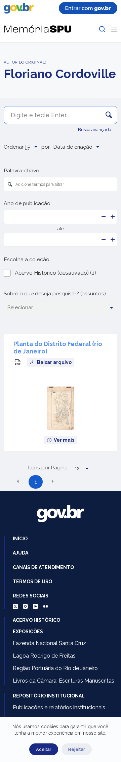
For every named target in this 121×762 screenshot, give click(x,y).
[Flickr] (45, 606)
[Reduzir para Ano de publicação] (103, 217)
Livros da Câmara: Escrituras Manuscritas (63, 681)
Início (20, 538)
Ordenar (14, 147)
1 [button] (36, 482)
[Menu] (114, 29)
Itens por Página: (48, 468)
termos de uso (32, 581)
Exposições (28, 631)
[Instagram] (25, 606)
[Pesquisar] (102, 29)
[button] (18, 481)
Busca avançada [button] (95, 129)
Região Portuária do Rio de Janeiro (55, 668)
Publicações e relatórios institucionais (59, 707)
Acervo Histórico (36, 620)
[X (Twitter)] (15, 606)
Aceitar (43, 749)
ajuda (20, 553)
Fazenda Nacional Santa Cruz (49, 643)
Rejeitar (76, 749)
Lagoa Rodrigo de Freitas (44, 656)
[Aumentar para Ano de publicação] (112, 217)
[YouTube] (35, 606)
